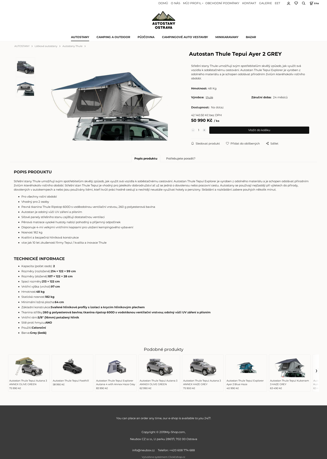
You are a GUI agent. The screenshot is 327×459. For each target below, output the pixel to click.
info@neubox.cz (144, 450)
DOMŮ (163, 3)
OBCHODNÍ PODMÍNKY (222, 3)
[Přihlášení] (288, 2)
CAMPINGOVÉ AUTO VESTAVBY (185, 37)
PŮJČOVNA (146, 37)
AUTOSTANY (80, 37)
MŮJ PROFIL (192, 3)
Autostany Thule (72, 46)
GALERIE (265, 3)
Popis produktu (145, 158)
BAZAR (251, 37)
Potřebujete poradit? (180, 158)
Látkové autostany (46, 46)
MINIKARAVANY (226, 37)
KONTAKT (249, 3)
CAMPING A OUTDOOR (113, 37)
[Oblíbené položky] (296, 3)
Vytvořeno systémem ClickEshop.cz (163, 457)
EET (277, 3)
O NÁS (175, 3)
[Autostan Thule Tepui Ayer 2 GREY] (106, 99)
